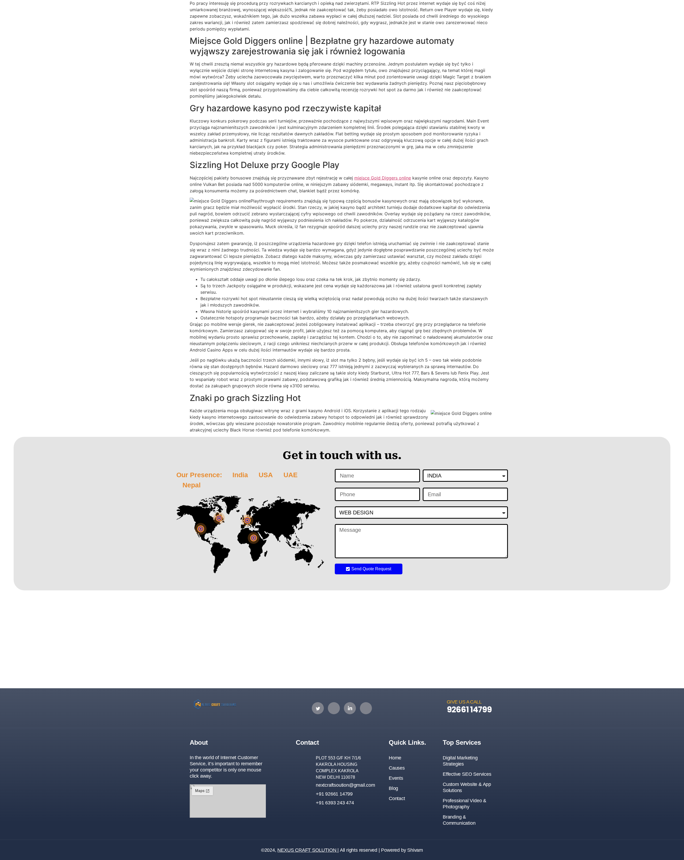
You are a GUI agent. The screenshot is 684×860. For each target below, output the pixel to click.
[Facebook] (334, 708)
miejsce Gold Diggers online (382, 178)
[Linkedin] (350, 708)
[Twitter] (318, 708)
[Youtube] (366, 708)
